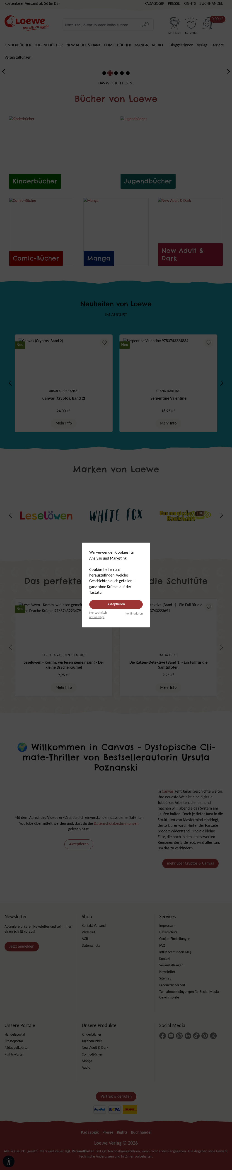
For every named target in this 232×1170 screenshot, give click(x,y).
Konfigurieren (134, 613)
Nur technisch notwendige (98, 615)
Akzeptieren (116, 604)
